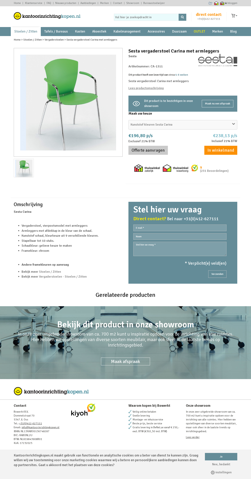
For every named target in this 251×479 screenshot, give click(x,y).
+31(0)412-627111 (208, 19)
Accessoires (156, 31)
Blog (233, 31)
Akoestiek (99, 31)
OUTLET (199, 31)
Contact (117, 3)
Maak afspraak (125, 361)
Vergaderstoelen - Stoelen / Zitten (63, 277)
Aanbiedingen (88, 3)
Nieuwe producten (65, 3)
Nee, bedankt (221, 464)
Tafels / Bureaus (56, 31)
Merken (104, 3)
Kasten (80, 31)
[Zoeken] (182, 17)
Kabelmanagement (126, 31)
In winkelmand (220, 150)
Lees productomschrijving (146, 88)
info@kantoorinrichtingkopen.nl (40, 427)
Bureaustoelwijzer (154, 3)
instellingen (223, 472)
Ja (221, 456)
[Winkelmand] (234, 16)
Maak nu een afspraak (217, 103)
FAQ (48, 3)
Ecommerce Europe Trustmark (210, 3)
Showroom (132, 3)
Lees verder (193, 437)
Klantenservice (33, 3)
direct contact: (209, 14)
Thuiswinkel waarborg (216, 3)
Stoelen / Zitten (25, 31)
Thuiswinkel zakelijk (222, 3)
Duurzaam (179, 31)
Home (17, 3)
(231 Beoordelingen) (214, 171)
